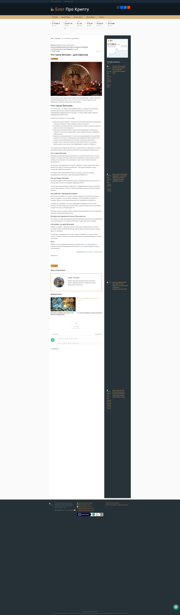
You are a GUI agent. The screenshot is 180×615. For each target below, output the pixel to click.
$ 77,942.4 (56, 24)
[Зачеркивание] (64, 343)
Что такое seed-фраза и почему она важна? (89, 313)
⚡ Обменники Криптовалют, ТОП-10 (85, 508)
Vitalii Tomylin (56, 51)
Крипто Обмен (90, 17)
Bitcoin (52, 108)
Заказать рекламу (68, 1)
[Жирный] (58, 343)
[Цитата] (70, 343)
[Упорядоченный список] (66, 343)
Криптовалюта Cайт (56, 1)
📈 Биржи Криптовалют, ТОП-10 (84, 506)
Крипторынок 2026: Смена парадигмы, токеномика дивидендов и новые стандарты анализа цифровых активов (119, 177)
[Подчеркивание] (62, 343)
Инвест (101, 17)
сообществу (71, 510)
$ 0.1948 (111, 24)
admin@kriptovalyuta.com (110, 613)
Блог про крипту (86, 611)
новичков (70, 100)
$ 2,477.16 (68, 24)
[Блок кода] (72, 343)
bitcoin (55, 266)
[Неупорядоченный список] (68, 343)
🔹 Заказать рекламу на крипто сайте (85, 510)
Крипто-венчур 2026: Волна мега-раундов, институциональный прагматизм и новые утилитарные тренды (118, 394)
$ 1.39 (79, 24)
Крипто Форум (65, 17)
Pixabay (100, 252)
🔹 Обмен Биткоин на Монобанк (112, 503)
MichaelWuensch (88, 252)
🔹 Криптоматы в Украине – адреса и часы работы (116, 504)
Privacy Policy (124, 613)
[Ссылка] (74, 343)
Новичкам (55, 17)
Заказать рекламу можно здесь (91, 613)
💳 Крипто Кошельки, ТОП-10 (83, 504)
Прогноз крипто (78, 17)
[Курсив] (60, 343)
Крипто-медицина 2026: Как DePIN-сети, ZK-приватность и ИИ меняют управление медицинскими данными (120, 285)
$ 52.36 (89, 24)
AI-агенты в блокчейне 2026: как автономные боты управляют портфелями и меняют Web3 (119, 69)
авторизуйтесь (98, 334)
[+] (78, 343)
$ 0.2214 (100, 24)
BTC (111, 41)
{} (75, 343)
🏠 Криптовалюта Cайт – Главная (84, 503)
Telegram (118, 613)
